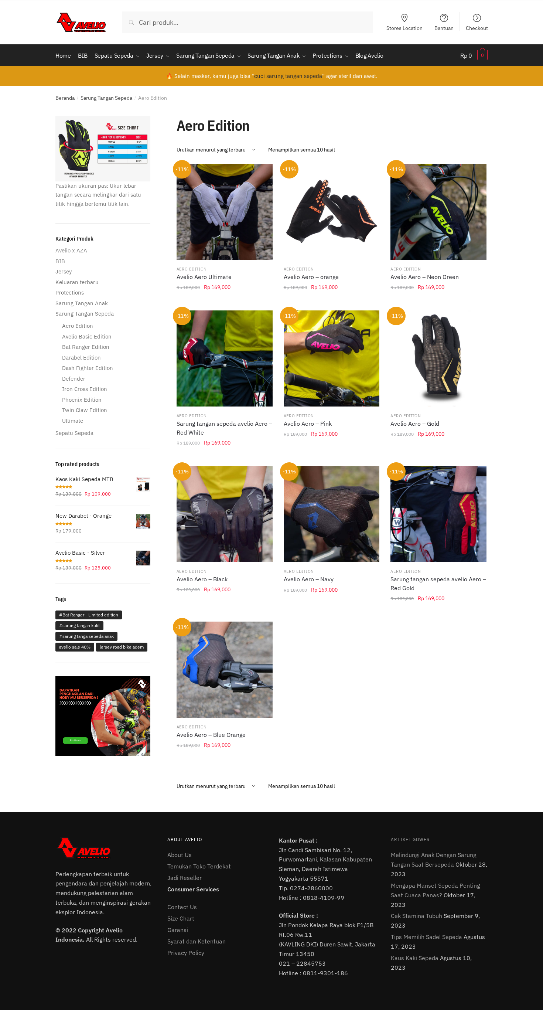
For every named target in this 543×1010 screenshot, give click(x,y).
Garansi (177, 930)
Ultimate (72, 420)
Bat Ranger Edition (85, 346)
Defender (73, 378)
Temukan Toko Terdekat (199, 866)
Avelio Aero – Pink (308, 423)
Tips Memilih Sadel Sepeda (426, 937)
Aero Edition (192, 269)
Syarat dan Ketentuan (196, 941)
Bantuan (444, 28)
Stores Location (404, 28)
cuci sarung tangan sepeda (288, 75)
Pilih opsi (224, 303)
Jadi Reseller (184, 877)
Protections (69, 292)
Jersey (63, 271)
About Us (179, 854)
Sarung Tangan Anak (81, 303)
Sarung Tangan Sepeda (106, 98)
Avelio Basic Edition (87, 336)
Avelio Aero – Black (202, 579)
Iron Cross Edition (84, 388)
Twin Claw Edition (84, 410)
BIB (60, 261)
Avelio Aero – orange (311, 276)
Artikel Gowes (410, 839)
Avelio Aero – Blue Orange (211, 734)
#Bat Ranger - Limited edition (88, 615)
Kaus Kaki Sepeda (414, 958)
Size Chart (180, 918)
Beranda (65, 98)
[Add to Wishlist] (262, 174)
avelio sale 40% (74, 647)
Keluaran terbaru (77, 282)
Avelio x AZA (71, 250)
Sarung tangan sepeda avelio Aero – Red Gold (438, 583)
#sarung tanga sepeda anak (86, 636)
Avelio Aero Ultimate (204, 276)
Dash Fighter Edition (87, 367)
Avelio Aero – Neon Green (424, 276)
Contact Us (182, 907)
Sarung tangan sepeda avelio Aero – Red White (224, 428)
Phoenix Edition (82, 399)
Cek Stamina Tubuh (416, 915)
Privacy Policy (185, 952)
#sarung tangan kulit (79, 625)
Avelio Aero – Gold (414, 423)
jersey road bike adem (122, 647)
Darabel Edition (81, 357)
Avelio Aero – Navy (309, 579)
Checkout (477, 28)
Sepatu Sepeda (74, 432)
